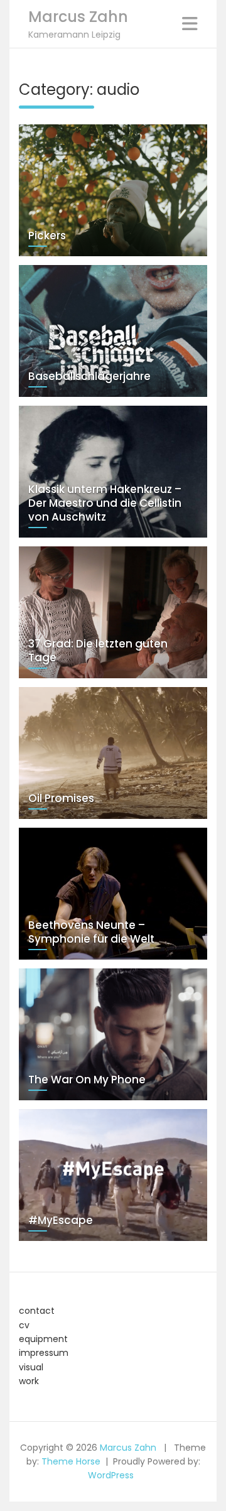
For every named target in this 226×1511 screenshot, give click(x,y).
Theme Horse (70, 1461)
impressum (43, 1352)
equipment (43, 1339)
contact (37, 1310)
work (29, 1381)
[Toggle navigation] (190, 24)
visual (31, 1367)
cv (24, 1325)
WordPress (111, 1475)
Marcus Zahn (78, 16)
